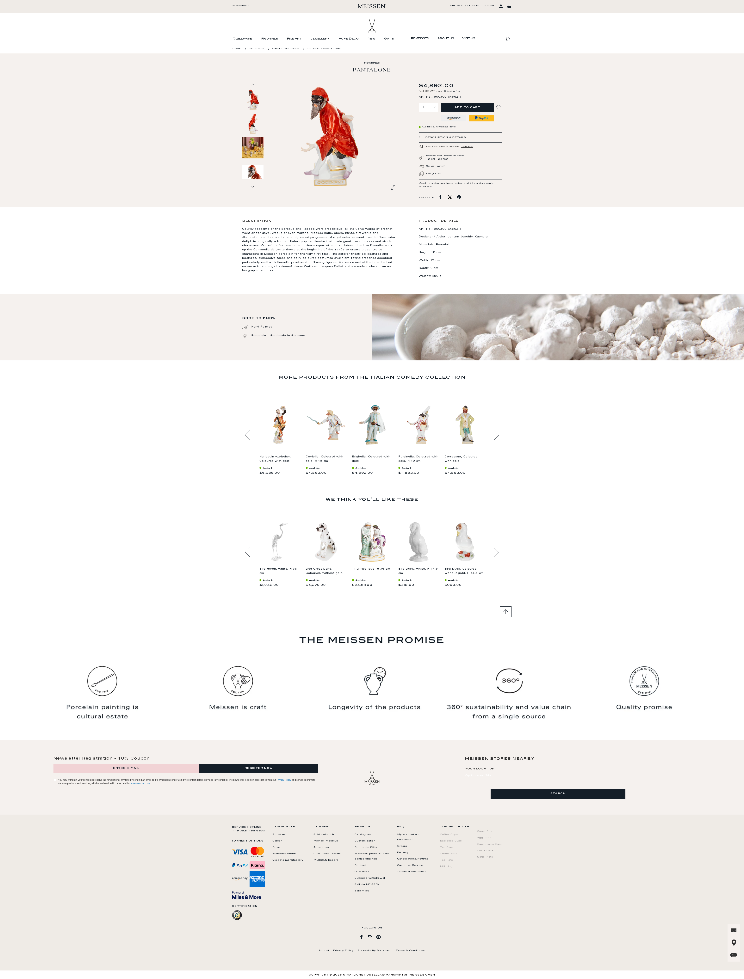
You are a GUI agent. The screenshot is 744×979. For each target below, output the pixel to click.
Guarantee (362, 872)
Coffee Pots (448, 854)
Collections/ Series (327, 854)
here (429, 187)
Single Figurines (285, 49)
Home (236, 49)
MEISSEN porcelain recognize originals (372, 856)
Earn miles (362, 891)
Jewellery (319, 39)
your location (480, 769)
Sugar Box (484, 831)
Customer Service (410, 865)
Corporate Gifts (366, 847)
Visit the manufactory (287, 860)
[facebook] (363, 936)
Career (277, 841)
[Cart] (509, 6)
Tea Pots (446, 860)
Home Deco (348, 39)
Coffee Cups (449, 834)
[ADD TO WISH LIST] (499, 107)
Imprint (324, 950)
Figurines (269, 39)
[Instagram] (372, 936)
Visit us (468, 38)
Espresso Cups (451, 841)
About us (445, 38)
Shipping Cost (453, 91)
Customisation (365, 841)
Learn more (467, 147)
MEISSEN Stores (284, 854)
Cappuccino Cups (490, 844)
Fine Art (294, 39)
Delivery (403, 852)
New (371, 39)
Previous (247, 435)
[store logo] (372, 6)
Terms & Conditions (410, 950)
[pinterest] (380, 936)
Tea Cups (447, 847)
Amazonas (321, 847)
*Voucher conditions (411, 872)
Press (276, 847)
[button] (253, 123)
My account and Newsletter (408, 837)
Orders (402, 846)
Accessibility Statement (374, 950)
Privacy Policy (283, 780)
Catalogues (363, 834)
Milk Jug (446, 866)
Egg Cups (484, 838)
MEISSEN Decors (325, 860)
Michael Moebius (325, 841)
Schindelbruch (323, 834)
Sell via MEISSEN (367, 884)
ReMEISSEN (420, 38)
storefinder (240, 6)
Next (496, 435)
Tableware (242, 39)
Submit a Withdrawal (370, 878)
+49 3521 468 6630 (464, 6)
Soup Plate (485, 857)
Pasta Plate (485, 850)
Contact (488, 6)
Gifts (389, 39)
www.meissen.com (140, 783)
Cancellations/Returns (413, 859)
